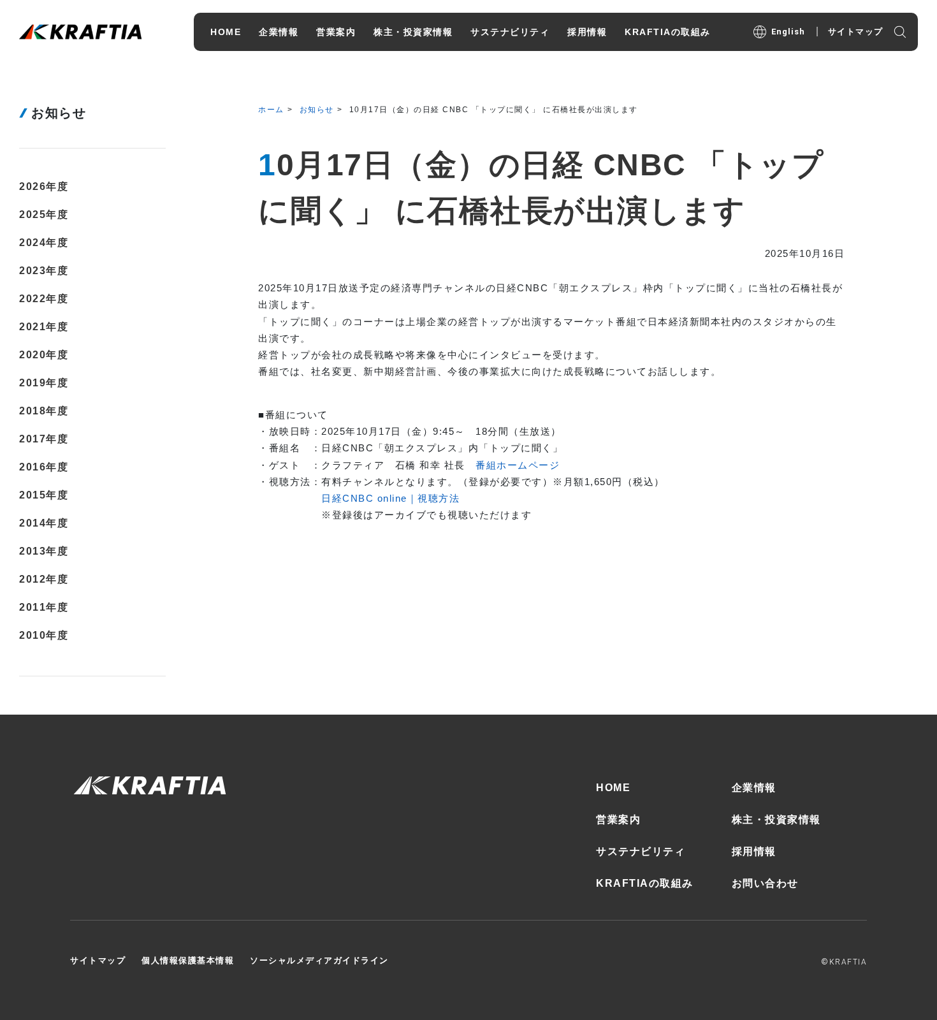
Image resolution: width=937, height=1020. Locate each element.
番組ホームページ (518, 465)
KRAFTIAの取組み (645, 883)
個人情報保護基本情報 (188, 960)
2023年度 (43, 270)
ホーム (271, 109)
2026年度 (43, 186)
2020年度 (43, 354)
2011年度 (43, 607)
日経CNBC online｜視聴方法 (390, 498)
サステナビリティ (640, 851)
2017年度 (43, 438)
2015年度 (43, 495)
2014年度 (43, 523)
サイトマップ (855, 31)
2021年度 (43, 326)
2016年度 (43, 467)
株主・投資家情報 (776, 819)
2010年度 (43, 635)
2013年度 (43, 551)
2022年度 (43, 298)
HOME (613, 787)
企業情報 (754, 787)
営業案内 (618, 819)
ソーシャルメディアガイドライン (319, 960)
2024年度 (43, 242)
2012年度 (43, 579)
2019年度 (43, 382)
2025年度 (43, 214)
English (788, 31)
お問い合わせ (765, 883)
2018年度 (43, 410)
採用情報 (754, 851)
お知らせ (317, 109)
